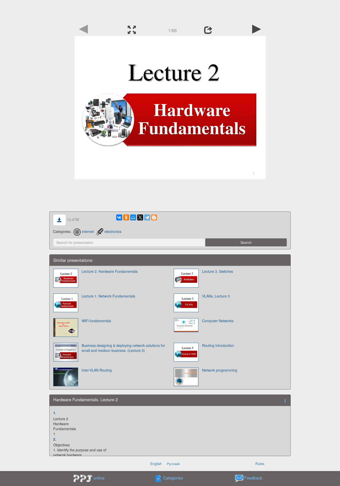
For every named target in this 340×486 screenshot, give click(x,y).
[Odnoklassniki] (126, 217)
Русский (173, 463)
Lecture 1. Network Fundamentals (108, 295)
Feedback (253, 478)
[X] (140, 217)
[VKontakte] (119, 217)
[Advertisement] (170, 11)
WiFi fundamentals (96, 320)
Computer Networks (217, 320)
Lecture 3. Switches (217, 271)
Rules (259, 463)
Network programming (219, 370)
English (156, 463)
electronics (113, 231)
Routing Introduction (218, 345)
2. (54, 439)
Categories (173, 478)
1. (54, 412)
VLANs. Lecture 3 (216, 295)
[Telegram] (147, 217)
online (99, 478)
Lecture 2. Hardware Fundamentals (110, 271)
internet (88, 231)
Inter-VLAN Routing (97, 370)
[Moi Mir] (133, 217)
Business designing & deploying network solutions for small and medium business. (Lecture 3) (123, 348)
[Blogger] (154, 217)
